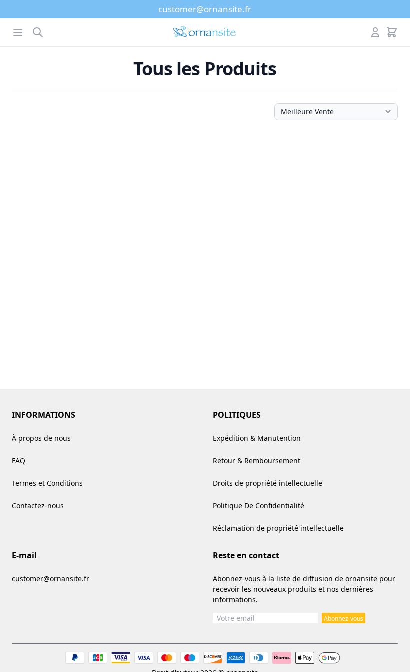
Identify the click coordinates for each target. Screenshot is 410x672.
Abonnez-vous (344, 618)
